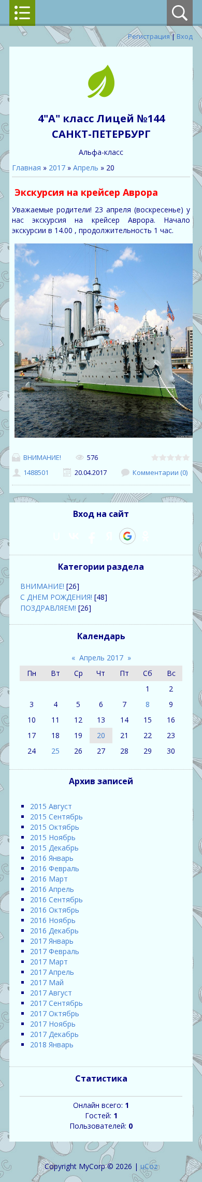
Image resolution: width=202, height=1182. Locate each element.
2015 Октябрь (54, 827)
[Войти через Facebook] (91, 536)
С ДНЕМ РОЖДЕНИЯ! (56, 597)
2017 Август (51, 993)
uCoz (148, 1166)
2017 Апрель (52, 972)
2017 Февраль (54, 951)
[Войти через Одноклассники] (145, 536)
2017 (57, 167)
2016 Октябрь (54, 910)
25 (55, 751)
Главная (26, 167)
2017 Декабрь (54, 1034)
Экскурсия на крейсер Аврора (86, 192)
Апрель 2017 (101, 657)
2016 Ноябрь (53, 920)
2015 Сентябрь (56, 816)
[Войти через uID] (56, 536)
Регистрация (149, 36)
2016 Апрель (52, 889)
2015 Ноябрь (53, 837)
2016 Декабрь (54, 930)
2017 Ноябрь (53, 1024)
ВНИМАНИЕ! (42, 457)
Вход (185, 36)
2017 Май (47, 982)
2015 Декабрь (54, 848)
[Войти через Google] (127, 536)
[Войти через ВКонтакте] (74, 536)
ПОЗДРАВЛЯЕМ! (48, 608)
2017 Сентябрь (56, 1003)
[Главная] (101, 95)
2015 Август (51, 806)
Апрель (85, 167)
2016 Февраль (54, 868)
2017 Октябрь (54, 1013)
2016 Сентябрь (56, 899)
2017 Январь (52, 941)
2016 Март (49, 879)
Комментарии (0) (160, 472)
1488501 (36, 472)
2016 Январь (52, 858)
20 (101, 735)
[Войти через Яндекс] (109, 536)
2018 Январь (52, 1044)
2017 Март (49, 962)
